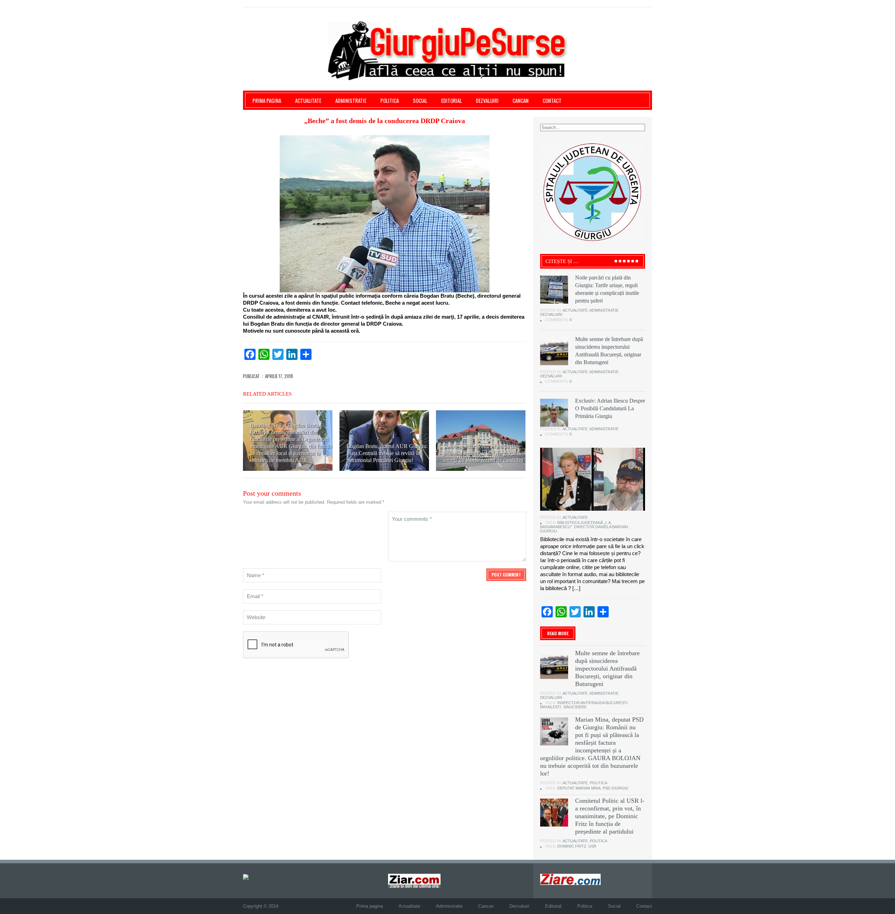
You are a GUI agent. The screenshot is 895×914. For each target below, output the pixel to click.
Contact (552, 100)
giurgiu (548, 531)
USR (592, 846)
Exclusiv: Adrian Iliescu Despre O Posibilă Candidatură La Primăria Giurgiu (610, 408)
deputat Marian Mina (579, 788)
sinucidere (575, 707)
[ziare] (414, 880)
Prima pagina (266, 100)
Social (420, 100)
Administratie (350, 100)
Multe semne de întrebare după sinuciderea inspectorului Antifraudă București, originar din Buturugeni (607, 668)
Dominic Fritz (571, 846)
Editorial (451, 100)
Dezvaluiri (487, 100)
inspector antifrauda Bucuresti (592, 703)
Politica (389, 100)
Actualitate (308, 100)
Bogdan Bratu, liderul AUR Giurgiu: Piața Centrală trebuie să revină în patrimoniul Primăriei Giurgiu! (387, 453)
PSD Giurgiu (615, 788)
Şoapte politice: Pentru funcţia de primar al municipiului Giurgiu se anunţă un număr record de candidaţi (483, 453)
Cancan (521, 100)
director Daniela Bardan (601, 527)
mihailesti (550, 707)
